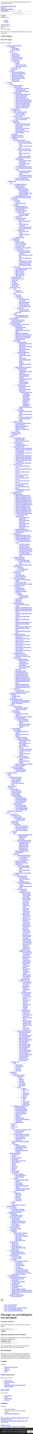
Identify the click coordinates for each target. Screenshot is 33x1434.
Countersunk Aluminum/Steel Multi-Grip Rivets (23, 423)
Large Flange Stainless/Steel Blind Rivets (26, 399)
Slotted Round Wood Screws (22, 687)
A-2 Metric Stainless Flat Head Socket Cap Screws (25, 550)
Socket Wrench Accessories (22, 1135)
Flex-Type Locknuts (20, 243)
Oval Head (18, 592)
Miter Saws (18, 1194)
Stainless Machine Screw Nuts (23, 196)
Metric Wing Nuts (20, 274)
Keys (14, 289)
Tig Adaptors (18, 1262)
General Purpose (23, 597)
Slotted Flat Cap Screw (18, 137)
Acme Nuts (15, 199)
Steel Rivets (19, 410)
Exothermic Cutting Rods (14, 1212)
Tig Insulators (19, 1268)
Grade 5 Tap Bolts (20, 115)
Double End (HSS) (21, 876)
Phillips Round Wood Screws (23, 679)
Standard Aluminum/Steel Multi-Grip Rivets (22, 426)
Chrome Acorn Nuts (20, 203)
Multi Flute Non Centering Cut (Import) (25, 950)
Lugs (9, 775)
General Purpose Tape (17, 57)
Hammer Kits (18, 1115)
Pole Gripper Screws (18, 578)
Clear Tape (14, 53)
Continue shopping (6, 36)
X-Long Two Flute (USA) (26, 1028)
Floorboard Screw (16, 492)
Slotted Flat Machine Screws (22, 505)
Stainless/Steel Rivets (25, 392)
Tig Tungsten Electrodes (21, 1271)
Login (6, 20)
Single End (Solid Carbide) (23, 1031)
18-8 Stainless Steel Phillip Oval (24, 524)
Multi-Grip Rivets (17, 421)
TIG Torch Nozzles (17, 1258)
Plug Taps (18, 1067)
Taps (13, 784)
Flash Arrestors (16, 1218)
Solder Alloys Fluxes (17, 1215)
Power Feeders (15, 1171)
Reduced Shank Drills (22, 865)
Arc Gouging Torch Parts (18, 1210)
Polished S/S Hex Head (21, 178)
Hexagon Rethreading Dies (23, 840)
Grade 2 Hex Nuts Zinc (25, 228)
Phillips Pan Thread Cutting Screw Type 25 (22, 642)
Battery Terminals (16, 790)
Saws (13, 1128)
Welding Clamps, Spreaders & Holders (22, 1290)
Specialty (25, 1095)
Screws (11, 436)
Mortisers (14, 1168)
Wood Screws (16, 657)
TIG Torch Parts (13, 1255)
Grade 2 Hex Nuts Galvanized (23, 224)
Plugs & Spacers (13, 318)
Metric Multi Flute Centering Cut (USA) (27, 916)
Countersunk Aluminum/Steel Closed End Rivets (25, 371)
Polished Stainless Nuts (18, 278)
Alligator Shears (16, 815)
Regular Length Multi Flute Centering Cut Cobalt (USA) (27, 921)
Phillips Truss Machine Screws (23, 501)
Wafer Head (18, 601)
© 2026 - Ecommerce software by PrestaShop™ (13, 1426)
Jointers (14, 1165)
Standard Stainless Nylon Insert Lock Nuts (25, 193)
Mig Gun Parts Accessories (20, 1233)
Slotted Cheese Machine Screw (23, 536)
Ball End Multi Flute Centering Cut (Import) (27, 976)
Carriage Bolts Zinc (20, 90)
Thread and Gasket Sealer (18, 78)
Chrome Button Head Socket (22, 94)
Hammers (17, 1116)
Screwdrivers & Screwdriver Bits (21, 1129)
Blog (5, 1371)
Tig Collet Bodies (20, 1265)
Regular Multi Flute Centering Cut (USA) (27, 926)
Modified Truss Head (20, 591)
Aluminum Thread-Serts (21, 333)
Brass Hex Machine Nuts (21, 208)
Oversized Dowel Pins (25, 306)
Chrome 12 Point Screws (21, 107)
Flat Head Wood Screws (21, 672)
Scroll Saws (18, 1199)
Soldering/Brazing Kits (18, 1252)
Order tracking (8, 1395)
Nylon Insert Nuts (16, 277)
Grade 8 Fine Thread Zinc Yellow (24, 164)
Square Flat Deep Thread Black (23, 458)
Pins (14, 293)
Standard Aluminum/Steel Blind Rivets (25, 364)
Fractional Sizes (23, 836)
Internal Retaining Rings (21, 317)
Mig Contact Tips (19, 1234)
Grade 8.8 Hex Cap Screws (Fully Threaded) (22, 128)
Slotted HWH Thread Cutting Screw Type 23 (23, 648)
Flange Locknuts (19, 241)
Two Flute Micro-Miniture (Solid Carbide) (25, 1053)
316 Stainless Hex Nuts (21, 206)
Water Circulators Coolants (19, 1289)
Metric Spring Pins (24, 309)
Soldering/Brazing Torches (19, 1253)
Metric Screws (16, 533)
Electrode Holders (16, 1228)
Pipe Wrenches (19, 1149)
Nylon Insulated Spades (21, 808)
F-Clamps (22, 1097)
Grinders (14, 1163)
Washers (11, 705)
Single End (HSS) (21, 889)
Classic (24, 1098)
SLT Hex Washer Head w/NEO (23, 564)
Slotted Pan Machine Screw (22, 539)
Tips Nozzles (15, 1224)
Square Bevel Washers (17, 767)
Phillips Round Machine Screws (23, 500)
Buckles (14, 694)
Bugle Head (19, 567)
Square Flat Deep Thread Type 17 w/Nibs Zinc (23, 460)
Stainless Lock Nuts (21, 188)
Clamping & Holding (18, 1075)
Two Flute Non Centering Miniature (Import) (27, 1006)
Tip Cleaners (15, 1287)
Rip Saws (17, 1197)
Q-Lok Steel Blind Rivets (25, 417)
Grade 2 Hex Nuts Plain (25, 227)
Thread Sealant (16, 81)
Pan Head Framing (24, 595)
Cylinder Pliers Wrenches (18, 1281)
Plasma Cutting (13, 1241)
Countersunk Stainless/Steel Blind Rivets (26, 395)
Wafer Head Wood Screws (22, 441)
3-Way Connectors (16, 778)
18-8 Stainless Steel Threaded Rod (21, 700)
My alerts (6, 1400)
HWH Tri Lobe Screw (21, 654)
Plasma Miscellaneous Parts (19, 1247)
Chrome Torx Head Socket (22, 106)
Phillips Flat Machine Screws (23, 495)
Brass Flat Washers (20, 718)
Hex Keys (17, 290)
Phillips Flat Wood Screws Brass (24, 661)
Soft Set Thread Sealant (18, 76)
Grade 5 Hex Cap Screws (22, 149)
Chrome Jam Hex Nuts (21, 210)
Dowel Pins (19, 297)
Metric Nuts (16, 267)
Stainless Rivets (20, 385)
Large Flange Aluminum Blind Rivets (25, 347)
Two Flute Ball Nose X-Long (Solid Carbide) (25, 1050)
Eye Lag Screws (19, 690)
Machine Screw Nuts (20, 218)
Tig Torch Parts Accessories (20, 1261)
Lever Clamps (26, 1101)
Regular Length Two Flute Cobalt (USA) (27, 1025)
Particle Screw (16, 572)
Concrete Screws (17, 442)
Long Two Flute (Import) (27, 997)
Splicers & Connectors (15, 777)
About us (6, 1368)
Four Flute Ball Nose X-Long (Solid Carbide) (25, 1036)
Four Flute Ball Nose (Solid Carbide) (24, 1033)
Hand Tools (12, 1072)
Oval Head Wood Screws (21, 674)
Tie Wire (14, 697)
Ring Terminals (17, 796)
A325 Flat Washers (20, 771)
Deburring (14, 831)
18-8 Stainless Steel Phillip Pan (24, 521)
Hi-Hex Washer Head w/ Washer (23, 584)
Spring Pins (19, 308)
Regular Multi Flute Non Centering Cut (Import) (26, 965)
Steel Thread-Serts (20, 339)
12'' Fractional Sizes (24, 856)
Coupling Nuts (15, 284)
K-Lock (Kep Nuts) (20, 244)
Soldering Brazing (14, 1250)
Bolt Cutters (15, 821)
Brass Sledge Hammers (21, 1110)
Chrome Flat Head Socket (22, 98)
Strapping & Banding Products (17, 693)
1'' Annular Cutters (20, 818)
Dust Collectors (16, 1162)
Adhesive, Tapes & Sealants (12, 45)
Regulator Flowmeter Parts (19, 1221)
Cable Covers (15, 1280)
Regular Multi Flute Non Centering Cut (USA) (26, 989)
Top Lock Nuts (19, 249)
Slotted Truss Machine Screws (23, 511)
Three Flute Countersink (21, 830)
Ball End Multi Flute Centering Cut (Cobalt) (27, 895)
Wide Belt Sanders (20, 1190)
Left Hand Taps (19, 1066)
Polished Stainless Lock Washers (23, 764)
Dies (14, 833)
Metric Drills (18, 864)
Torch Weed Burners (13, 1275)
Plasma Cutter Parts (17, 1296)
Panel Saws (18, 1196)
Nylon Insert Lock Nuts (22, 250)
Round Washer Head (20, 576)
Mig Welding (12, 1230)
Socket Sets (18, 1140)
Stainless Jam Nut (20, 187)
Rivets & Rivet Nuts (14, 323)
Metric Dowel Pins (24, 303)
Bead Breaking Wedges (21, 1109)
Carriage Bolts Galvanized (22, 88)
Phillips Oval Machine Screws (23, 497)
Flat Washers (16, 712)
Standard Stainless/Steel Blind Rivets (26, 404)
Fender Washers (17, 706)
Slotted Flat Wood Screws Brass (24, 664)
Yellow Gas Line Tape (21, 66)
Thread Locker (15, 79)
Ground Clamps (16, 1283)
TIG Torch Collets (16, 1256)
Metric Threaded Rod (17, 703)
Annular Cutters (17, 817)
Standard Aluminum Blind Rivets (24, 350)
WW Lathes (15, 1166)
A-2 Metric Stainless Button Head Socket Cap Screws (25, 554)
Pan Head (18, 594)
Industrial (21, 1079)
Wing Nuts (14, 283)
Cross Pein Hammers (20, 1112)
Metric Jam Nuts (19, 271)
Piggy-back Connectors (18, 783)
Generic (17, 63)
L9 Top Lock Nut (20, 246)
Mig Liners (18, 1237)
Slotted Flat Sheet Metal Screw (23, 622)
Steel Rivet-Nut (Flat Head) (22, 337)
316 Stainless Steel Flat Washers (23, 716)
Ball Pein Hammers (20, 1107)
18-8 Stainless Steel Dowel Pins (24, 300)
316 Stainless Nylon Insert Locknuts (21, 197)
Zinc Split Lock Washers (25, 749)
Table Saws (18, 1200)
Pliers (13, 1125)
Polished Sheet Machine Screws (23, 531)
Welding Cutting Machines (16, 1295)
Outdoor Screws (17, 566)
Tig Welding (12, 1259)
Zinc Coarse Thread (24, 213)
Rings (14, 314)
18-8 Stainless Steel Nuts (19, 184)
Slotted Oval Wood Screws (22, 685)
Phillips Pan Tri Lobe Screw (22, 656)
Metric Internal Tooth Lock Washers (24, 744)
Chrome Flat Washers (22, 719)
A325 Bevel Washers (20, 769)
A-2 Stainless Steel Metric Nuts (23, 268)
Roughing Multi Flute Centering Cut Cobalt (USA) (27, 941)
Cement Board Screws (18, 438)
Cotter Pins (18, 296)
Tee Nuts (14, 281)
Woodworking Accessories (18, 1205)
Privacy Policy (22, 1431)
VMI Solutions (8, 1380)
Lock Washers (16, 730)
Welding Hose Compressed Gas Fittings (22, 1292)
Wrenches (15, 1144)
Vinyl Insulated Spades (21, 809)
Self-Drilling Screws (18, 585)
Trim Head (18, 600)
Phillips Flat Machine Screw (22, 535)
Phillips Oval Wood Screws (22, 678)
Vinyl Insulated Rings (21, 800)
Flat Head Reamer (20, 588)
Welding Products (10, 1206)
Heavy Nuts (15, 286)
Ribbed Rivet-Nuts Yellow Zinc (23, 334)
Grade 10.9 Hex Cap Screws (22, 123)
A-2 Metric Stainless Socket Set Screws (24, 544)
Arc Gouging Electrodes (18, 1209)
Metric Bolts (16, 122)
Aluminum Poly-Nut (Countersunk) (20, 328)
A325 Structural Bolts (17, 85)
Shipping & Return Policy (11, 1367)
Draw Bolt (18, 669)
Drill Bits (15, 854)
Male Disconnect (16, 795)
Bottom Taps (18, 1064)
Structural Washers (17, 768)
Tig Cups (17, 1267)
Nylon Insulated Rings (21, 799)
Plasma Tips (15, 1249)
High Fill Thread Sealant (18, 72)
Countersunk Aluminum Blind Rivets (25, 344)
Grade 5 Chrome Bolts (25, 156)
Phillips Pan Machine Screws (22, 498)
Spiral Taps (18, 1069)
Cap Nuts (17, 202)
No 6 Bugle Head (23, 569)
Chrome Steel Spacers (17, 321)
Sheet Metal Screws (18, 603)
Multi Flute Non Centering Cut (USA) (24, 980)
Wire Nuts (10, 787)
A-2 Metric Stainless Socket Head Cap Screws (25, 547)
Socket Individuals (20, 1137)
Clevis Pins (18, 295)
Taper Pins (18, 312)
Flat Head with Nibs (20, 671)
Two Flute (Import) (25, 992)
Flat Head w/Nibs (19, 439)
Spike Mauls (18, 1120)
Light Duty (22, 1082)
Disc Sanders (18, 1182)
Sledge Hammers (19, 1118)
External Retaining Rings (21, 315)
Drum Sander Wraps (20, 1175)
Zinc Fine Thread (23, 215)
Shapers (14, 1202)
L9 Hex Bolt (15, 120)
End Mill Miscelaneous (22, 882)
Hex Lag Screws (17, 116)
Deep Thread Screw (18, 446)
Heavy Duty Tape (16, 67)
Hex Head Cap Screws (18, 140)
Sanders (15, 1178)
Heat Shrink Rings (20, 802)
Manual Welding (13, 1227)
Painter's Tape (15, 60)
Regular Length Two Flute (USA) (27, 1021)
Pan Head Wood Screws (21, 675)
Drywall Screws (17, 464)
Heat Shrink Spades (20, 805)
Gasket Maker (15, 48)
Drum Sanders (19, 1184)
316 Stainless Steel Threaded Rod (20, 702)
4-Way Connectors (16, 780)
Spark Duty (26, 1103)
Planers (13, 1169)
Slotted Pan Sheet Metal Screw (23, 626)
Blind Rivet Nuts (17, 326)
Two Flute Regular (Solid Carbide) (24, 1056)
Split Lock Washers (20, 765)
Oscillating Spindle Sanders (22, 1188)
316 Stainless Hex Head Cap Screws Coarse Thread (25, 172)
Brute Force (26, 1090)
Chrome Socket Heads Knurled (23, 100)
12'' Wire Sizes (23, 858)
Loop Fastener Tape (17, 59)
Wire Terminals (13, 789)
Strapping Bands (16, 696)
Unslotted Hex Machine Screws (23, 513)
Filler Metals (12, 1213)
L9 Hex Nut (18, 216)
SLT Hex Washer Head (22, 560)
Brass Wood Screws (21, 659)
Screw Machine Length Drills (23, 873)
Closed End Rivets (21, 368)
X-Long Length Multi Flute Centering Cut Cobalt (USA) (27, 946)
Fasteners (8, 82)
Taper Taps (18, 1070)
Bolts (10, 84)
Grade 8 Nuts (19, 230)
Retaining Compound (17, 75)
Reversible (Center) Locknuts (23, 247)
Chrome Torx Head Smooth (22, 104)
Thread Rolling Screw (18, 653)
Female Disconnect (17, 792)
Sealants (11, 70)
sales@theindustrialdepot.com (8, 6)
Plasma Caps (15, 1243)
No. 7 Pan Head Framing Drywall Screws (21, 484)
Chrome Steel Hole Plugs (18, 320)
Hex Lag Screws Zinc (21, 119)
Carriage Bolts (16, 87)
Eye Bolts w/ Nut (16, 110)
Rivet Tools (15, 1126)
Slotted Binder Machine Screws (23, 503)
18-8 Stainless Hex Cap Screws (23, 166)
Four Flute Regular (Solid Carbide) (24, 1041)
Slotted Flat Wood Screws (22, 684)
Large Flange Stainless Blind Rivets (25, 390)
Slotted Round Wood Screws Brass (24, 667)
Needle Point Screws (18, 557)
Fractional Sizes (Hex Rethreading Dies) (24, 842)
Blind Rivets (16, 340)
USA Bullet (22, 1085)
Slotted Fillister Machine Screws (23, 504)
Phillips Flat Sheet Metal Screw (23, 607)
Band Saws (18, 1193)
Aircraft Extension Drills (22, 855)
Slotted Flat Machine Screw (22, 538)
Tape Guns (14, 69)
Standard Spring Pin (24, 311)
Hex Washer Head (20, 559)
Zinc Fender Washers (20, 709)
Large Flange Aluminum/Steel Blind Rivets (25, 360)
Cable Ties (14, 1073)
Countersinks (16, 824)
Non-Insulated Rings (20, 797)
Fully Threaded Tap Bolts (19, 112)
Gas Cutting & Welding (15, 1216)
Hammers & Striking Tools (20, 1106)
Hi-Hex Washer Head (20, 582)
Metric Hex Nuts (19, 275)
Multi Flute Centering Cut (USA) (24, 891)
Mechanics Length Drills (21, 862)
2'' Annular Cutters (20, 820)
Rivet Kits (14, 435)
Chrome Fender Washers (21, 708)
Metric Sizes (22, 837)
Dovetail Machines (16, 1157)
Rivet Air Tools (16, 432)
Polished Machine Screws (22, 529)
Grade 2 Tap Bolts (20, 113)
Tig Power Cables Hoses (21, 1269)
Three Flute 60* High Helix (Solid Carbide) (24, 1044)
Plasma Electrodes (16, 1246)
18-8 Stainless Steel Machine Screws (21, 515)
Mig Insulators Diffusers (21, 1236)
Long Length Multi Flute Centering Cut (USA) (26, 905)
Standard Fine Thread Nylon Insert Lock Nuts (25, 264)
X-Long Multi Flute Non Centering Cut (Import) (26, 971)
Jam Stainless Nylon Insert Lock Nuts (24, 190)
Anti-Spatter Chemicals (18, 1278)
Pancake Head (19, 598)
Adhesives (11, 47)
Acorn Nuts (16, 200)
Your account (5, 1390)
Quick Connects (16, 1219)
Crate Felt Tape (16, 54)
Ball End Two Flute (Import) (26, 994)
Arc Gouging (12, 1208)
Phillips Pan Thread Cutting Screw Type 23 (22, 639)
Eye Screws (16, 688)
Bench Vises (19, 1076)
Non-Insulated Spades (21, 806)
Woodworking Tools (14, 1153)
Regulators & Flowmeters (18, 1222)
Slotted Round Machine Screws (23, 510)
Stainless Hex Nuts (20, 185)
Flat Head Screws (19, 444)
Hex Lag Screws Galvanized (22, 118)
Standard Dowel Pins (24, 302)
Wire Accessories (12, 786)
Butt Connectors (16, 781)
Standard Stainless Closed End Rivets (24, 382)
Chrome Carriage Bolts (21, 95)
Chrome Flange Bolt (20, 97)
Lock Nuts (15, 240)
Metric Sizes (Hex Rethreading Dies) (23, 845)
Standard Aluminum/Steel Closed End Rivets (25, 379)
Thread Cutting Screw (18, 634)
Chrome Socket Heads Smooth (23, 101)
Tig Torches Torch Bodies (18, 1274)
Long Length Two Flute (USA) (27, 1015)
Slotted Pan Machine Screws (22, 507)
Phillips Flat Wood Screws (22, 677)
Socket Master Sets (20, 1138)
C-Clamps (22, 1088)
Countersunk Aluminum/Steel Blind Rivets (25, 355)
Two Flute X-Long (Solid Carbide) (24, 1059)
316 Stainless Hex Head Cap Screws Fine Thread (25, 176)
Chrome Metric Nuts (20, 269)
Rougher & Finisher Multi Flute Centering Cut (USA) (27, 931)
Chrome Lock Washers (21, 737)
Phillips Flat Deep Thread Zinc (23, 455)
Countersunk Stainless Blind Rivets (24, 387)
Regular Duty (26, 1094)
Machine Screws (17, 494)
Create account (8, 1398)
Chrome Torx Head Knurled (22, 103)
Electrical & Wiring (10, 772)
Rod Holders (15, 1284)
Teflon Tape (16, 62)
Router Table (15, 1172)
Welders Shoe (26, 1104)
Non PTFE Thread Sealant (19, 73)
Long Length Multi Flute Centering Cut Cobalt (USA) (26, 911)
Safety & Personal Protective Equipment (14, 1385)
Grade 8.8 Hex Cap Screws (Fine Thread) (22, 126)
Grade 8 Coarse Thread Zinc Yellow (25, 161)
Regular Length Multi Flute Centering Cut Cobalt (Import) (27, 959)
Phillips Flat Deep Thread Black (23, 448)
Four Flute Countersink (21, 826)
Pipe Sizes (21, 839)
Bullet (20, 1078)
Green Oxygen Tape (20, 64)
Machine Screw (12, 181)
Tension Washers (16, 728)
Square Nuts (15, 280)
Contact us (3, 7)
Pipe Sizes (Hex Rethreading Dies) (23, 848)
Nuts (10, 182)
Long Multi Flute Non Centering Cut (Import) (27, 954)
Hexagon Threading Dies (21, 851)
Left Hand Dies (19, 852)
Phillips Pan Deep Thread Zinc (23, 457)
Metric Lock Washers (21, 738)
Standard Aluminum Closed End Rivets (24, 375)
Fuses (9, 774)
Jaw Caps (21, 1081)
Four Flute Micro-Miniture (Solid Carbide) (25, 1039)
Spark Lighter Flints (17, 1286)
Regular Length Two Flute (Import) (27, 1001)
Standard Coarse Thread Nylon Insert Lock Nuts (25, 261)
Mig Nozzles (18, 1238)
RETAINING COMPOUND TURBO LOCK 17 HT (14, 1421)
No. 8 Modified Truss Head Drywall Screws (22, 490)
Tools (7, 812)
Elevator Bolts (15, 109)
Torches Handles (16, 1225)
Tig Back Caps (19, 1264)
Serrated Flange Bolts (17, 135)
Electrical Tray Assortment (15, 811)
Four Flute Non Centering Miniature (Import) (24, 879)
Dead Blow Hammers (20, 1113)
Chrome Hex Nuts (20, 209)
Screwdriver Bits (19, 1131)
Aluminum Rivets (21, 342)
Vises (13, 1203)
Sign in (6, 1397)
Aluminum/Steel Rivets (22, 352)
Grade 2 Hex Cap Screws (22, 141)
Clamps (18, 1087)
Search (3, 1331)
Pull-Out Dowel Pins (24, 305)
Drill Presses (15, 1159)
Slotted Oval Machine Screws (23, 508)
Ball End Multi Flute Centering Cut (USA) (27, 899)
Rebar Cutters (15, 823)
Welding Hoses (15, 1293)
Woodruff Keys (19, 292)
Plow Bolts (14, 134)
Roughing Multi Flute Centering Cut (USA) (27, 936)
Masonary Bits (15, 1062)
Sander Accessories (18, 1174)
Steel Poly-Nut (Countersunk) (23, 336)
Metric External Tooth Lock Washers (25, 741)
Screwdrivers (18, 1132)
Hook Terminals (16, 793)
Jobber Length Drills (20, 861)
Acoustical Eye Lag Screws (22, 691)
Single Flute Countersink (21, 827)
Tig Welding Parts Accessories (23, 1272)
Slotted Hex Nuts (19, 237)
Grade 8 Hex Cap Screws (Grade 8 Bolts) (22, 158)
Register (6, 21)
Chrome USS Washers (25, 724)
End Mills (15, 874)
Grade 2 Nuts (19, 219)
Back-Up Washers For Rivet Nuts (20, 324)
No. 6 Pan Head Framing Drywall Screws (21, 475)
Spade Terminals (17, 803)
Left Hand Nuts (16, 238)
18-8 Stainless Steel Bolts (22, 91)
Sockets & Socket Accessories (20, 1134)
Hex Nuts (15, 205)
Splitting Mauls (19, 1122)
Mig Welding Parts (20, 1240)
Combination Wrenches (21, 1147)
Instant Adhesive (16, 50)
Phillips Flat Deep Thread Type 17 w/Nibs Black (23, 450)
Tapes (10, 51)
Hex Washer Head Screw (21, 445)
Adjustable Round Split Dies (23, 834)
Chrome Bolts (16, 92)
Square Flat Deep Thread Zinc (23, 463)
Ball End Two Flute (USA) (26, 1012)
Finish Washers (16, 710)
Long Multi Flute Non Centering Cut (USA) (27, 983)
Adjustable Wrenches (20, 1146)
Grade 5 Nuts (19, 212)
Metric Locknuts (19, 272)
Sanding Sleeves (19, 1177)
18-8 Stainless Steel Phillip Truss (24, 518)
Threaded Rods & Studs (15, 699)
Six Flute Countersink (21, 828)
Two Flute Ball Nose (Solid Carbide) (24, 1047)
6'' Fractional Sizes (24, 859)
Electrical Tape (16, 56)
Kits (24, 1091)
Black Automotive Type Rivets (23, 367)
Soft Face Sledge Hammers (22, 1119)
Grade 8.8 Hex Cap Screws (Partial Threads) (22, 131)
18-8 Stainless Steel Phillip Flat (24, 527)
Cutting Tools (12, 814)
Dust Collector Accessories (18, 1160)
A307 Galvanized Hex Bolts (22, 179)
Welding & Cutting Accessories (17, 1277)
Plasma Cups (15, 1244)
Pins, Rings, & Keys (14, 287)
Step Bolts (14, 138)
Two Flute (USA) (24, 1010)
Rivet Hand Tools (16, 433)
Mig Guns (14, 1231)
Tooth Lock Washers (21, 756)
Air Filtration (15, 1154)
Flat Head (17, 573)
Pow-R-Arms (22, 1084)
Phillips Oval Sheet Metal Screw (23, 609)
